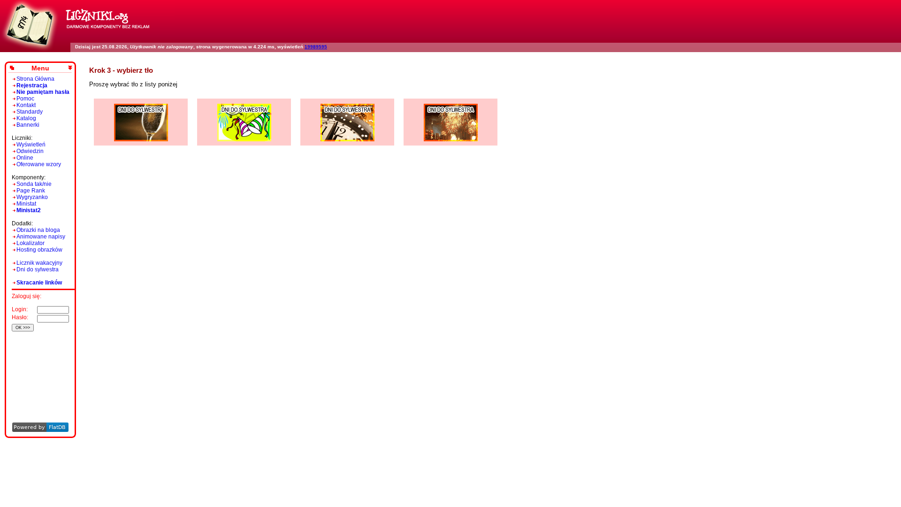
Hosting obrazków (39, 249)
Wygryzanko (32, 197)
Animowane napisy (40, 236)
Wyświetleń (31, 144)
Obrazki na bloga (38, 230)
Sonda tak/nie (34, 184)
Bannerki (27, 125)
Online (24, 157)
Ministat (26, 203)
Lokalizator (30, 243)
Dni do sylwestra (37, 269)
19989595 (316, 46)
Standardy (29, 111)
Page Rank (30, 190)
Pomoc (25, 98)
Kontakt (26, 105)
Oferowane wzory (38, 164)
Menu (40, 68)
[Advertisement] (38, 364)
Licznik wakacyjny (39, 263)
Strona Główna (35, 79)
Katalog (26, 118)
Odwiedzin (30, 151)
